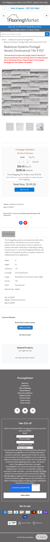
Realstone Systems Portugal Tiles (21, 40)
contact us (26, 179)
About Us (25, 383)
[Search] (47, 34)
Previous (2, 124)
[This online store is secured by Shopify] (12, 523)
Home (4, 40)
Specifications (8, 234)
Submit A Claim (25, 395)
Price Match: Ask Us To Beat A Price (25, 30)
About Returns (25, 390)
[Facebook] (17, 410)
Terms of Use (25, 400)
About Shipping (25, 388)
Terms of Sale (25, 403)
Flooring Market (27, 537)
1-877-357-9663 (40, 471)
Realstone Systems (17, 204)
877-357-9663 (32, 8)
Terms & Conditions (25, 393)
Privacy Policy (25, 398)
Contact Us (25, 386)
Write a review (25, 327)
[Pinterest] (25, 410)
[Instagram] (32, 410)
